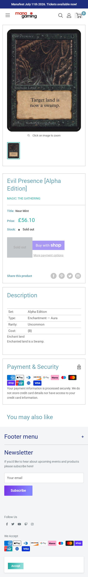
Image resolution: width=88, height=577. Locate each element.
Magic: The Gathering (23, 198)
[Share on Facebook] (54, 276)
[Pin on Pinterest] (62, 276)
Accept (15, 565)
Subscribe (18, 491)
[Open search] (60, 15)
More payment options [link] (48, 255)
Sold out (19, 247)
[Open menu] (7, 15)
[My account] (69, 15)
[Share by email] (78, 276)
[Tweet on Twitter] (70, 276)
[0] (79, 15)
